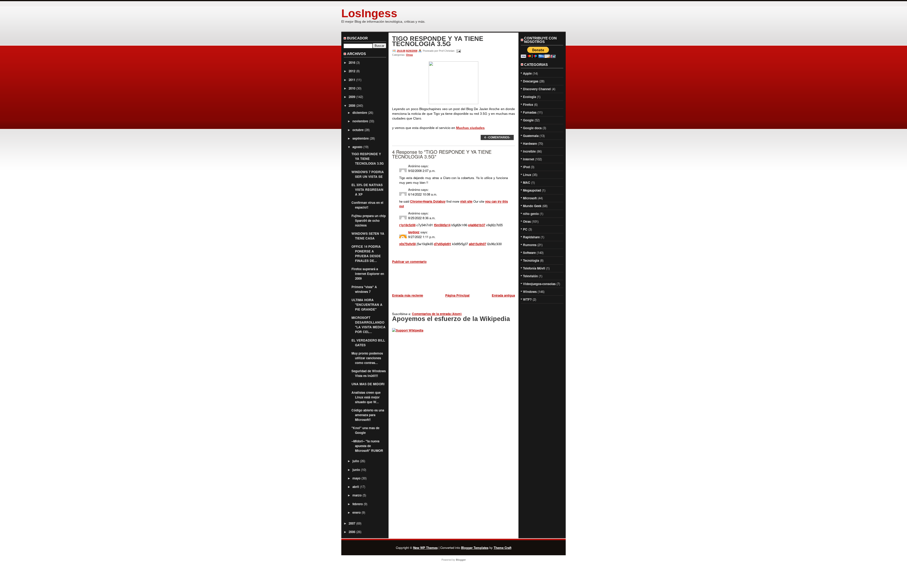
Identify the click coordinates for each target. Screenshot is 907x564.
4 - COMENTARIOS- (497, 137)
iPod (526, 167)
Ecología (529, 96)
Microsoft (530, 198)
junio (356, 469)
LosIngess (369, 13)
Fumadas (529, 112)
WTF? (527, 299)
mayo (356, 478)
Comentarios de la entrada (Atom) (437, 314)
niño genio (531, 213)
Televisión (530, 276)
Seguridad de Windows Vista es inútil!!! (368, 373)
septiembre (360, 138)
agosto (357, 147)
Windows (530, 291)
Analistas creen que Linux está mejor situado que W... (366, 397)
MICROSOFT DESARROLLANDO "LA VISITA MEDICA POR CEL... (368, 324)
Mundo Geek (532, 206)
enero (356, 512)
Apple (527, 73)
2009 (352, 96)
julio (355, 461)
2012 (352, 71)
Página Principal (457, 295)
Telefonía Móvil (534, 268)
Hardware (530, 143)
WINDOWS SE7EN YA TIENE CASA (367, 235)
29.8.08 (401, 50)
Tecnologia (531, 260)
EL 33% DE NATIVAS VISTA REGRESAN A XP (367, 190)
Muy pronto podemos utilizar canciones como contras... (367, 358)
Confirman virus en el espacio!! (367, 204)
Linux (527, 174)
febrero (357, 504)
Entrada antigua (503, 295)
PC (525, 229)
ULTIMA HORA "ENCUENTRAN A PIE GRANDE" (366, 305)
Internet (528, 159)
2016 (352, 62)
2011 (352, 79)
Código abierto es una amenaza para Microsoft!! (367, 415)
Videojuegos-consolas (539, 284)
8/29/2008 (411, 50)
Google (528, 120)
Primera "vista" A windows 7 (364, 289)
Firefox (528, 104)
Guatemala (531, 135)
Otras (409, 54)
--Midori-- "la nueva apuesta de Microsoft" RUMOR (367, 446)
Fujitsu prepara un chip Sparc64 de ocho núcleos (368, 220)
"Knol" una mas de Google (365, 430)
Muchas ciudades (470, 128)
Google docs (532, 128)
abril (355, 486)
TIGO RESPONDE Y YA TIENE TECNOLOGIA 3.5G (367, 159)
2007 (352, 523)
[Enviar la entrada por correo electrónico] (458, 50)
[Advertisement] (447, 279)
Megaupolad (532, 190)
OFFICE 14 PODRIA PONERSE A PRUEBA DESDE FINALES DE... (366, 253)
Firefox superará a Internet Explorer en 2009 (367, 274)
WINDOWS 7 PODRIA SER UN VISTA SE (367, 174)
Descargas (530, 81)
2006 (352, 532)
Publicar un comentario (409, 261)
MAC (526, 182)
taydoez (413, 232)
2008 (352, 105)
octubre (358, 130)
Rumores (529, 245)
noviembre (360, 121)
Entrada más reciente (407, 295)
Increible (529, 151)
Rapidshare (531, 237)
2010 (352, 88)
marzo (357, 495)
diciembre (359, 112)
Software (529, 252)
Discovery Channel (537, 89)
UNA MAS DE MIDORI (368, 384)
